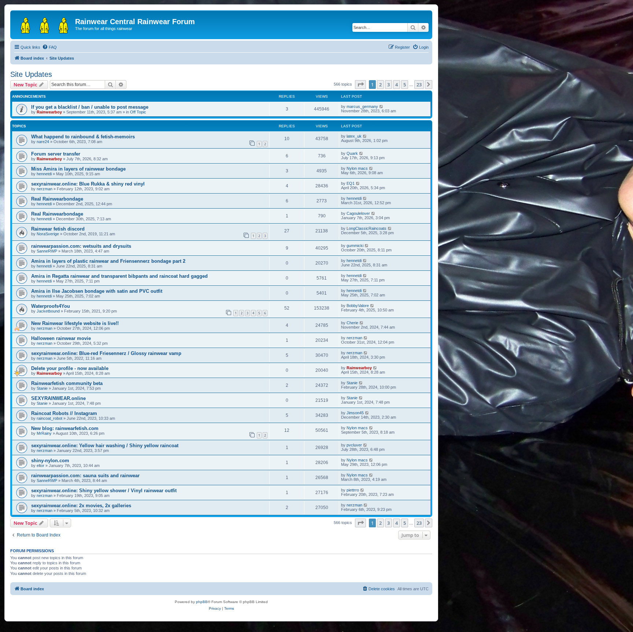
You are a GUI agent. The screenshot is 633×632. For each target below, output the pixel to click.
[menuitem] (49, 47)
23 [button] (419, 84)
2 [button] (380, 84)
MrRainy (44, 433)
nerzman (44, 189)
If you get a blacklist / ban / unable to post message (89, 107)
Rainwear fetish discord (58, 229)
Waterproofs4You (50, 306)
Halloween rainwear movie (61, 338)
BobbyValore (358, 305)
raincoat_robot (49, 418)
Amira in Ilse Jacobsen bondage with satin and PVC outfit (96, 291)
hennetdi (44, 174)
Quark (352, 153)
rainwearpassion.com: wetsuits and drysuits (81, 246)
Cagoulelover (358, 213)
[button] (360, 84)
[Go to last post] (381, 106)
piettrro (353, 490)
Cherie (352, 323)
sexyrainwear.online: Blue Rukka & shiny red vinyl (88, 184)
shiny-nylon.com (50, 460)
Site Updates (31, 74)
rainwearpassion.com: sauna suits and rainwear (85, 475)
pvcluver (354, 445)
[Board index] (43, 23)
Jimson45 (355, 413)
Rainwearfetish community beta (67, 383)
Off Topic (138, 112)
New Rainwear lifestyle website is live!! (75, 323)
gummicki (355, 245)
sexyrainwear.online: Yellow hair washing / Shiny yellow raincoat (104, 445)
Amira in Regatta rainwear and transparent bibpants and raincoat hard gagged (119, 276)
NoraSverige (48, 234)
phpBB (202, 602)
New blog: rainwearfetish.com (65, 428)
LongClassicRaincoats (366, 228)
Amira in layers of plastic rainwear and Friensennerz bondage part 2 (108, 261)
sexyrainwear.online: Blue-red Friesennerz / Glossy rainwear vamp (106, 353)
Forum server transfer (55, 154)
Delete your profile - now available (69, 368)
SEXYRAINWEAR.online (58, 398)
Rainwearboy (49, 112)
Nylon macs (357, 168)
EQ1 (351, 183)
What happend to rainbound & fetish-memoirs (83, 136)
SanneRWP (47, 251)
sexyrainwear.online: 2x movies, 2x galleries (81, 505)
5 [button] (404, 84)
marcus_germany (362, 106)
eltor (40, 465)
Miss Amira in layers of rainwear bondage (78, 169)
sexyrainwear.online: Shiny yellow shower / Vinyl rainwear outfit (104, 490)
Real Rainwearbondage (57, 199)
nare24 (43, 141)
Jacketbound (48, 311)
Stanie (42, 388)
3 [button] (388, 84)
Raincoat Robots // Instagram (64, 413)
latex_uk (354, 136)
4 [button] (396, 84)
